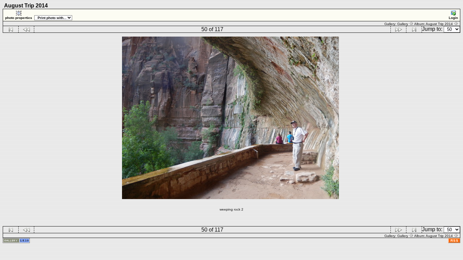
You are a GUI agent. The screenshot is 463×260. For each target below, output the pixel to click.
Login (453, 18)
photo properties (18, 18)
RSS (454, 240)
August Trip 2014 (440, 24)
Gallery (403, 24)
